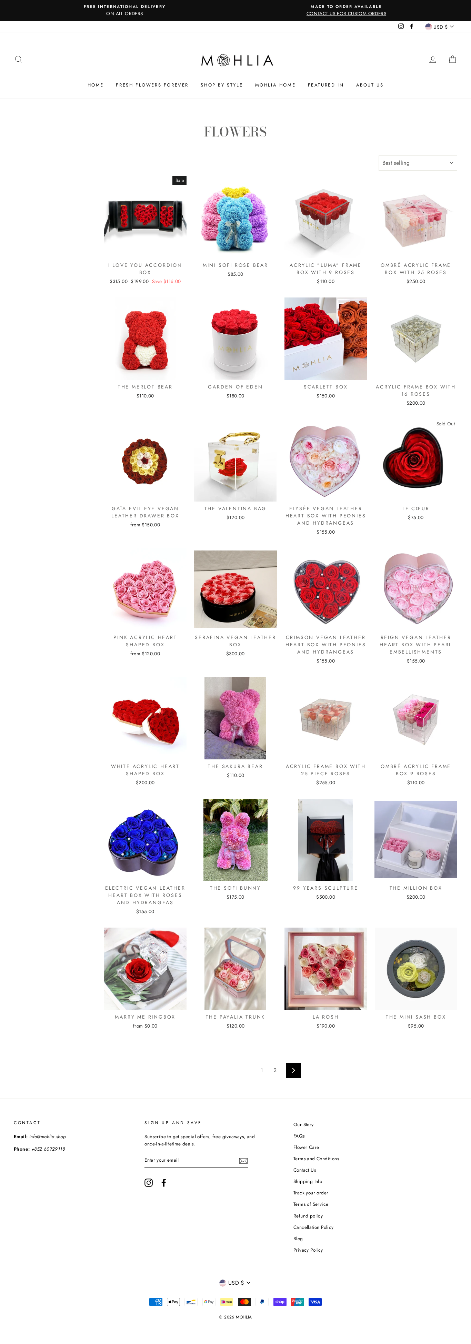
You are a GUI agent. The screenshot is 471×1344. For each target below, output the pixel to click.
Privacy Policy (308, 1249)
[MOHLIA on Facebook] (164, 1183)
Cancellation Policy (313, 1227)
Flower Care (306, 1147)
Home (96, 85)
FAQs (299, 1135)
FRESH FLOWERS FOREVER (152, 85)
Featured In (326, 85)
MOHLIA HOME (275, 85)
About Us (370, 85)
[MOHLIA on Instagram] (148, 1183)
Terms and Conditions (316, 1158)
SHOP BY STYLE (222, 85)
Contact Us (304, 1169)
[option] (125, 10)
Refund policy (308, 1215)
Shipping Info (307, 1181)
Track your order (310, 1192)
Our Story (303, 1124)
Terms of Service (310, 1204)
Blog (298, 1238)
